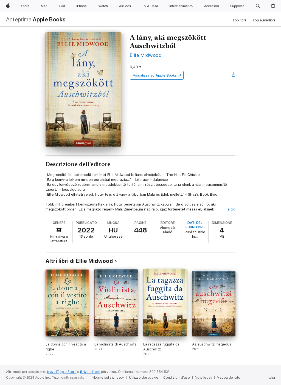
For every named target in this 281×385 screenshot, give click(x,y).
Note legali (203, 378)
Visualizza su (155, 75)
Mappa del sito (228, 378)
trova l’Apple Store (62, 372)
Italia (271, 378)
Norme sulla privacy (108, 378)
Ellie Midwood (146, 55)
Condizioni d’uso (176, 378)
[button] (258, 6)
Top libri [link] (239, 20)
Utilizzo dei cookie (143, 378)
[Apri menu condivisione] (234, 75)
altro (231, 209)
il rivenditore (90, 372)
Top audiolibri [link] (263, 20)
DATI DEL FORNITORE (195, 225)
